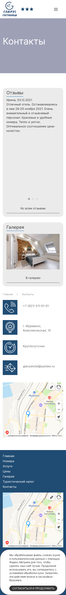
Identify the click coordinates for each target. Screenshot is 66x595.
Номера (8, 461)
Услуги (7, 466)
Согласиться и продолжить (33, 588)
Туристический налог (18, 481)
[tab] (29, 199)
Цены (6, 471)
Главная (8, 294)
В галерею (33, 278)
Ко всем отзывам (33, 208)
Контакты (28, 294)
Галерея (8, 476)
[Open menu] (56, 9)
